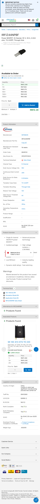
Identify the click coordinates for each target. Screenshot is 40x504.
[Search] (36, 24)
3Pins (23, 204)
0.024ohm (25, 178)
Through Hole (26, 187)
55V (23, 168)
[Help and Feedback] (36, 500)
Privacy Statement (7, 478)
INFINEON (25, 135)
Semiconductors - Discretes (16, 29)
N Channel (25, 164)
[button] (3, 20)
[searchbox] (18, 24)
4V (22, 195)
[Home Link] (15, 20)
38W (23, 200)
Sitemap (31, 481)
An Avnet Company (7, 491)
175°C (23, 209)
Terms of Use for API (21, 481)
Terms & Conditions (7, 481)
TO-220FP (25, 183)
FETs (28, 29)
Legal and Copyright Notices (22, 478)
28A (23, 172)
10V (23, 191)
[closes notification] (37, 2)
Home (3, 29)
